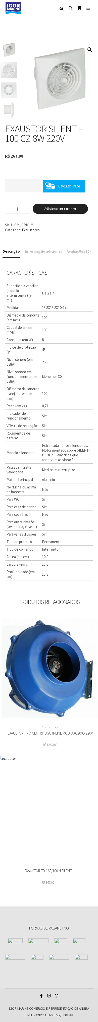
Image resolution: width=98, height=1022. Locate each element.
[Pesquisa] (70, 8)
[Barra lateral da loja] (61, 8)
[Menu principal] (88, 8)
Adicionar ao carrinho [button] (50, 669)
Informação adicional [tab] (43, 251)
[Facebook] (41, 995)
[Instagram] (49, 995)
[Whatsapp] (56, 995)
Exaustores (31, 230)
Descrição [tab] (11, 251)
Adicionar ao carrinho (60, 209)
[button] (89, 49)
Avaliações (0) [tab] (79, 251)
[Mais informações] (79, 8)
